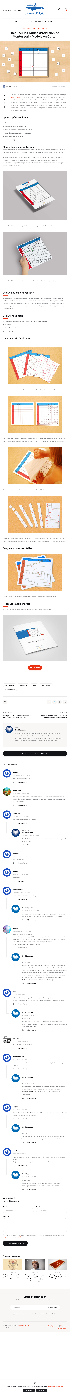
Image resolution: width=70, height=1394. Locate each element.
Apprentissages (9, 685)
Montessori (36, 28)
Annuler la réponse (66, 85)
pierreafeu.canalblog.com (29, 1091)
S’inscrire (53, 1307)
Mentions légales (50, 1326)
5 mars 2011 (13, 1272)
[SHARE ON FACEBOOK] (49, 702)
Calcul (34, 685)
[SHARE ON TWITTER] (54, 702)
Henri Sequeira (27, 833)
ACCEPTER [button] (29, 1390)
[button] (6, 702)
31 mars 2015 (35, 1272)
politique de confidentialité (13, 1237)
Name (4, 1206)
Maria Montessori (16, 97)
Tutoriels (44, 28)
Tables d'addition (10, 689)
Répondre (21, 782)
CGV (58, 1326)
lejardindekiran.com (24, 1325)
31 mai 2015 (57, 1272)
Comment (6, 1216)
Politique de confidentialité (55, 1386)
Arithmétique (23, 685)
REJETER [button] (41, 1390)
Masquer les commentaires (33, 753)
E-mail (38, 1206)
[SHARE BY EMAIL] (59, 702)
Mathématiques (27, 28)
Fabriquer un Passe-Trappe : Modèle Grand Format (57, 1277)
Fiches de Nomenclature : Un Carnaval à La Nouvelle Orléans (12, 1277)
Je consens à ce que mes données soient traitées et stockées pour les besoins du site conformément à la (34, 1236)
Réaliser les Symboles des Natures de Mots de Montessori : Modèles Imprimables (35, 1278)
